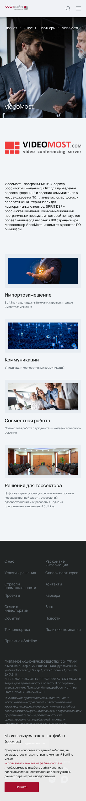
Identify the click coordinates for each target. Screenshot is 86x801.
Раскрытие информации (56, 563)
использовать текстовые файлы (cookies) (33, 763)
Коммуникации (22, 359)
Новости (52, 618)
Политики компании (63, 629)
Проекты (12, 595)
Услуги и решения (20, 572)
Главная (11, 27)
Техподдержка (17, 629)
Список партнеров (61, 572)
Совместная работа (27, 420)
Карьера (52, 595)
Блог (49, 606)
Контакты (53, 584)
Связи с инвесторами (16, 608)
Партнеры (47, 27)
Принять (21, 787)
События (12, 618)
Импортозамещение (28, 295)
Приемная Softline (21, 640)
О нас (28, 27)
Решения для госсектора (33, 485)
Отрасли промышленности (20, 586)
